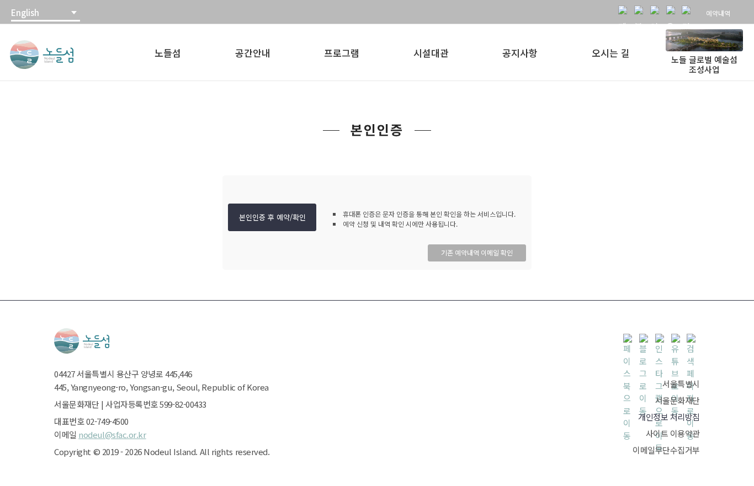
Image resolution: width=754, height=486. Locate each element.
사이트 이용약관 (673, 433)
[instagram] (656, 12)
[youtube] (672, 12)
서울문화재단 (677, 400)
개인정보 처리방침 (669, 417)
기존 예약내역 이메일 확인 (477, 252)
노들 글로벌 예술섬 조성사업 (704, 64)
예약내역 (718, 13)
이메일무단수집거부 (666, 450)
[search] (688, 12)
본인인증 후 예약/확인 (272, 217)
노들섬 (168, 53)
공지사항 (520, 53)
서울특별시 (681, 383)
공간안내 (252, 53)
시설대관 (431, 53)
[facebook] (624, 12)
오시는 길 (611, 53)
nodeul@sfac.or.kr (112, 434)
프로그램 (341, 53)
